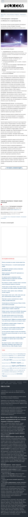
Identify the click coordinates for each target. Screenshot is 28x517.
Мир (7, 382)
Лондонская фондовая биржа (19, 357)
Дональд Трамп (21, 355)
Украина (23, 360)
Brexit (7, 353)
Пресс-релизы (8, 383)
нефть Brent (15, 368)
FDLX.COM (5, 386)
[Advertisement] (14, 185)
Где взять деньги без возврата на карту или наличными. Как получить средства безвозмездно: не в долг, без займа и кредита (14, 333)
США (10, 360)
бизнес (10, 362)
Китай (11, 357)
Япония (6, 362)
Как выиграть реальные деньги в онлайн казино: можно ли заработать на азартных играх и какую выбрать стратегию (14, 339)
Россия (6, 360)
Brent (5, 353)
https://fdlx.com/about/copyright (7, 404)
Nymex (14, 353)
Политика (19, 382)
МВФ (3, 360)
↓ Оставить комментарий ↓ (14, 168)
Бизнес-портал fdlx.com (10, 390)
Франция (3, 362)
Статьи (20, 383)
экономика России (8, 373)
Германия (10, 355)
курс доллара (7, 368)
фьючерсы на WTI (16, 371)
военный (22, 362)
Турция (20, 360)
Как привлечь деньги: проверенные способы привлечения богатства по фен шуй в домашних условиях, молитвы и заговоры (12, 278)
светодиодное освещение (15, 216)
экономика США (13, 373)
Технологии (13, 382)
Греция (14, 355)
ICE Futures (11, 353)
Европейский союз (6, 357)
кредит (3, 368)
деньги (3, 366)
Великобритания (22, 354)
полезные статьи (6, 216)
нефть (11, 368)
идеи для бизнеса (19, 365)
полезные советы (8, 370)
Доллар (16, 355)
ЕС (2, 357)
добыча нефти (8, 366)
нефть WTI (19, 368)
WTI (17, 353)
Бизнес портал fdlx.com (16, 209)
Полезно (15, 383)
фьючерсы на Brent (9, 371)
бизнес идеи (16, 362)
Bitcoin (3, 353)
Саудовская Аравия (15, 360)
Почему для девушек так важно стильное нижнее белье (13, 262)
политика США (15, 370)
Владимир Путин (5, 355)
